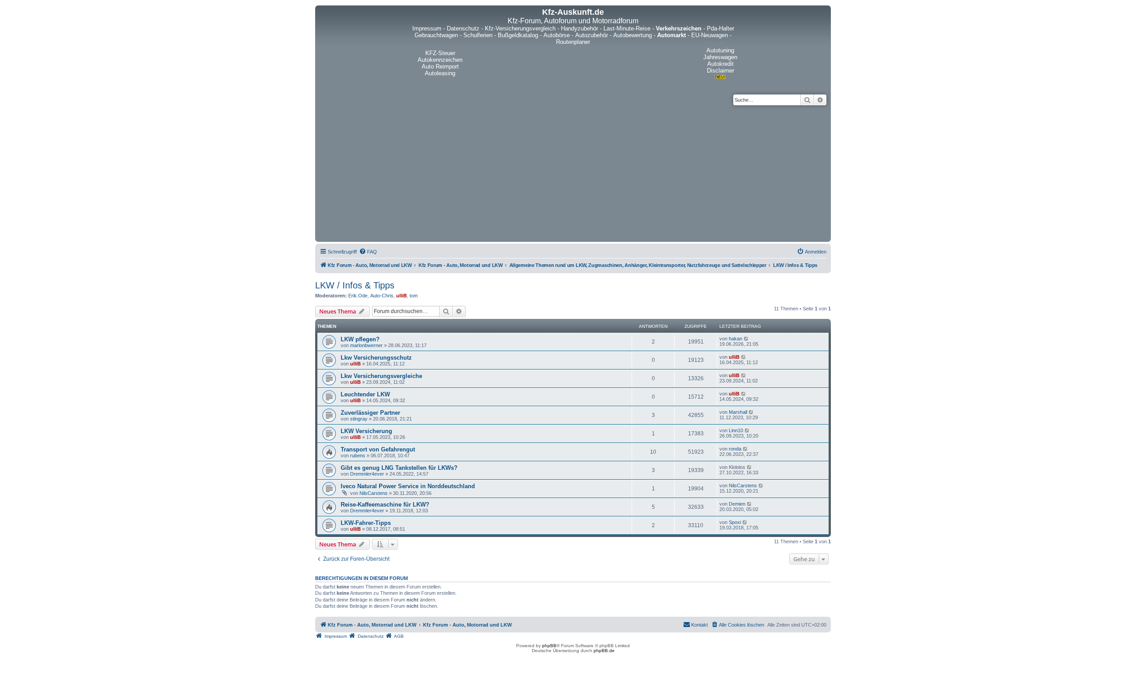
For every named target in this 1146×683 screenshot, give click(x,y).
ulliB (401, 295)
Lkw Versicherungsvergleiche (381, 376)
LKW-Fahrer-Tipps (366, 523)
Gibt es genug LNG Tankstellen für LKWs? (399, 467)
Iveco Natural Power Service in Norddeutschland (408, 486)
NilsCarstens (373, 493)
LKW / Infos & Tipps (354, 285)
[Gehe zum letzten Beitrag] (746, 338)
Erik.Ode (358, 295)
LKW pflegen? (360, 339)
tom (414, 295)
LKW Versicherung (366, 431)
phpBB (549, 645)
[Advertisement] (573, 172)
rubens (357, 455)
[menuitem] (368, 251)
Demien (737, 504)
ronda (735, 448)
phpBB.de (604, 650)
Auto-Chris (381, 295)
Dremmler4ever (367, 474)
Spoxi (735, 522)
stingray (359, 418)
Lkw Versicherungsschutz (376, 357)
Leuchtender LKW (365, 394)
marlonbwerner (366, 345)
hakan (735, 338)
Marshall (738, 412)
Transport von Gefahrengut (378, 449)
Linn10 (736, 430)
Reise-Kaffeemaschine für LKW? (385, 504)
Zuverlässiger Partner (370, 412)
